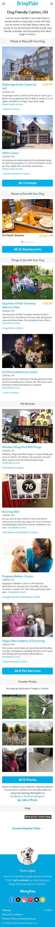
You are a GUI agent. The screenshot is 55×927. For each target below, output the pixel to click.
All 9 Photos (28, 779)
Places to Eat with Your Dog (27, 194)
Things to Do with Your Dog (27, 260)
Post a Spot (27, 871)
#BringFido (27, 891)
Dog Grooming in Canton (15, 661)
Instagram (38, 796)
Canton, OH (8, 91)
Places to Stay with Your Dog (27, 41)
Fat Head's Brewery (13, 235)
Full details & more (11, 323)
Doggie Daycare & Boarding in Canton (22, 597)
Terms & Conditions (12, 914)
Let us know (20, 880)
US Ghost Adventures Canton (20, 372)
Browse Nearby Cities (26, 828)
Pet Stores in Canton (13, 468)
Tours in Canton (11, 392)
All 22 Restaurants (27, 249)
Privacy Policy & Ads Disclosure (19, 918)
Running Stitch (11, 512)
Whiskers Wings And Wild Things (21, 447)
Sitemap (6, 910)
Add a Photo (29, 800)
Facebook (15, 796)
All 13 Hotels (27, 183)
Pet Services (27, 404)
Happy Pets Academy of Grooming (23, 641)
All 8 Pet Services (28, 671)
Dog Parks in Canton (13, 328)
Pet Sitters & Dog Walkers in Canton (21, 532)
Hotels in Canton (11, 109)
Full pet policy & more (12, 104)
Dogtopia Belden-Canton (17, 576)
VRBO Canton (10, 153)
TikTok (27, 796)
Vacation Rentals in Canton (17, 173)
